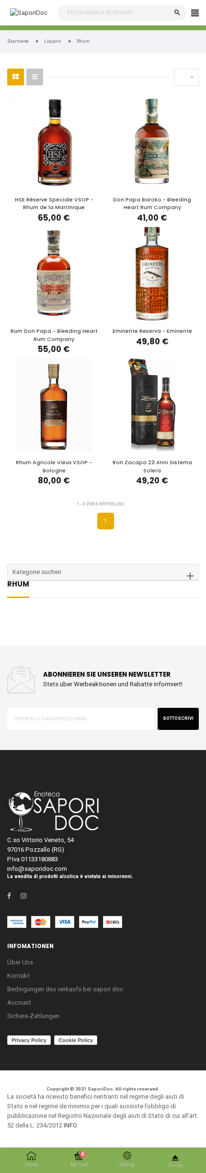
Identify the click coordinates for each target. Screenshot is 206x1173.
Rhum (18, 585)
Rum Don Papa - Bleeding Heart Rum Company (54, 335)
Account (19, 1002)
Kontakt (18, 975)
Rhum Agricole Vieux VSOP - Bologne (54, 466)
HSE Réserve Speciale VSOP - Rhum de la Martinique (54, 203)
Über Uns (20, 962)
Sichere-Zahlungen (33, 1016)
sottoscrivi (178, 718)
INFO (70, 1125)
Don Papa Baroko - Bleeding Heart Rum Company (152, 203)
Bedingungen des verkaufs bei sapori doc (65, 989)
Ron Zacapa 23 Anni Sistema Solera (152, 466)
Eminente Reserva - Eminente (152, 331)
